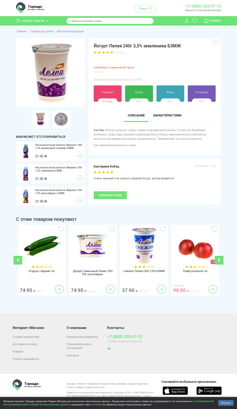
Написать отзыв (110, 195)
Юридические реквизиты (82, 337)
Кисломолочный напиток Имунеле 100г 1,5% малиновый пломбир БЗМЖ (58, 146)
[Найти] (69, 21)
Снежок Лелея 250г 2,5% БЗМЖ (144, 271)
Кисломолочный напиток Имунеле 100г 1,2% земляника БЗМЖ (58, 169)
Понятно (226, 403)
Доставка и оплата (25, 344)
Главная (21, 31)
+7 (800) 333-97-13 (203, 6)
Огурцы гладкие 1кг (42, 271)
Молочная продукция (70, 31)
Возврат (18, 351)
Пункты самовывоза (26, 359)
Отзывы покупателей (26, 337)
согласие (96, 404)
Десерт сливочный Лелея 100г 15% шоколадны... (93, 273)
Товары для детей (41, 31)
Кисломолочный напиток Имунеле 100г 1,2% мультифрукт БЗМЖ (58, 192)
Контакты (73, 355)
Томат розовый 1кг (195, 271)
